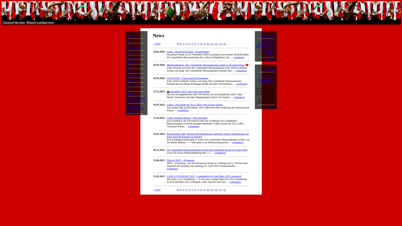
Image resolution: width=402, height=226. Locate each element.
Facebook (131, 71)
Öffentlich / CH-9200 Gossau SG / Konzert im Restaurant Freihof (264, 49)
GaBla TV (131, 80)
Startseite (130, 36)
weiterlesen (238, 57)
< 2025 (156, 44)
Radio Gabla (132, 75)
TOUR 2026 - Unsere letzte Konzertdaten (187, 78)
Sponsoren (131, 84)
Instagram (131, 93)
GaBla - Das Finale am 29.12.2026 (135, 99)
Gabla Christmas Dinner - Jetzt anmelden (187, 118)
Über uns (130, 62)
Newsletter (133, 48)
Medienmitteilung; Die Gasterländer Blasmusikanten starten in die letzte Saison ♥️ (208, 65)
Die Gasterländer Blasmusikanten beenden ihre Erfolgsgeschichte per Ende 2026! (207, 150)
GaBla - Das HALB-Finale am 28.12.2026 (135, 108)
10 (207, 44)
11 (212, 44)
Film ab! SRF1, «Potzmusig (180, 160)
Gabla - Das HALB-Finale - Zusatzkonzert (188, 51)
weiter (271, 107)
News (129, 41)
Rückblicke (131, 57)
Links (129, 89)
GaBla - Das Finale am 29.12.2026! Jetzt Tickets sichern (195, 104)
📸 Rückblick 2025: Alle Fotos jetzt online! (188, 91)
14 (224, 44)
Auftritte (130, 52)
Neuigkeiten (270, 69)
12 (216, 44)
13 (220, 44)
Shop (128, 66)
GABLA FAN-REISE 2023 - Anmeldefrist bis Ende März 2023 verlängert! (204, 176)
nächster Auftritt (268, 36)
